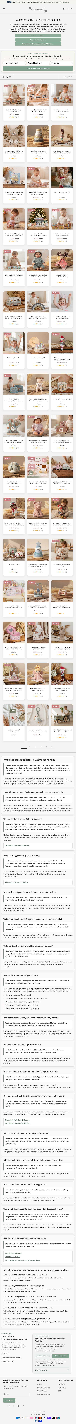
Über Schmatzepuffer (44, 1394)
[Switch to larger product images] (3, 76)
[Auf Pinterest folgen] (13, 1406)
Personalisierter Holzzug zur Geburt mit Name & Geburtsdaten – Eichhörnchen (62, 110)
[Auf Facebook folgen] (4, 1406)
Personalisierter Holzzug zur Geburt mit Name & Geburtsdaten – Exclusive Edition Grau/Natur (38, 110)
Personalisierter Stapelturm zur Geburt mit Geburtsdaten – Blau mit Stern (38, 565)
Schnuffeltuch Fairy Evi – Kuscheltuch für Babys (62, 276)
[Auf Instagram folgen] (9, 1406)
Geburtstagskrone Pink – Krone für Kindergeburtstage (62, 317)
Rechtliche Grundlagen (52, 1370)
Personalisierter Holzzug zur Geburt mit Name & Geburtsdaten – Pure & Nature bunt (62, 234)
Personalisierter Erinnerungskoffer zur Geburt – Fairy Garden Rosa (14, 607)
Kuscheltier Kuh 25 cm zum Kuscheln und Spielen (38, 648)
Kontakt (39, 1384)
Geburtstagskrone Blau (14, 358)
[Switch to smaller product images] (7, 76)
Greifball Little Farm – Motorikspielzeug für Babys (14, 482)
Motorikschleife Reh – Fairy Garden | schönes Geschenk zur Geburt (62, 441)
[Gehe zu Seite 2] (52, 747)
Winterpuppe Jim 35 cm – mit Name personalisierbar (62, 689)
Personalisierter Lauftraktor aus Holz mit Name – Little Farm (62, 730)
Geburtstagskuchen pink (38, 358)
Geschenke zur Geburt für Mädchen (18, 1123)
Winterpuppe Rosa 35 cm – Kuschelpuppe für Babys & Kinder (62, 358)
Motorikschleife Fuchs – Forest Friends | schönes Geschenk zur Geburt (14, 441)
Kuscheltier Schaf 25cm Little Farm (62, 565)
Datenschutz (62, 1387)
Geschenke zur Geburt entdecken (17, 845)
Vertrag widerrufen (61, 1356)
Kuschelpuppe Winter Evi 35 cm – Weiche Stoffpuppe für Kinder (62, 151)
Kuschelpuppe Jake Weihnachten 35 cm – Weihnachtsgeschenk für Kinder (13, 524)
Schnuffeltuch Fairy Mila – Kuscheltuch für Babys (38, 689)
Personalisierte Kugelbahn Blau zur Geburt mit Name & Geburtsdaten (14, 193)
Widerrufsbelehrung (43, 1356)
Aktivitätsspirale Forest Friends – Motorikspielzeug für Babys (38, 606)
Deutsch (41, 1411)
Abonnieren (9, 1400)
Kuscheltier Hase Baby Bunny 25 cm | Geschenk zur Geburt (62, 648)
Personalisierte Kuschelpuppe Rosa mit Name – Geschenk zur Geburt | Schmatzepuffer (38, 400)
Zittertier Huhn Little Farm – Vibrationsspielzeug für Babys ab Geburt (38, 731)
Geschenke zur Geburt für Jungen (17, 1120)
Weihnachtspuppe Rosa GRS (62, 192)
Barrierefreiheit (41, 1391)
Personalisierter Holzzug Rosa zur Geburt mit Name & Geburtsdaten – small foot (38, 193)
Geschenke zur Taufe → (38, 40)
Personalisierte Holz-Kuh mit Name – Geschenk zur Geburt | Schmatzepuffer (38, 482)
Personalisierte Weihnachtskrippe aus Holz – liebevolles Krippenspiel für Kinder (38, 234)
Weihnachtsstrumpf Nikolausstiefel (14, 730)
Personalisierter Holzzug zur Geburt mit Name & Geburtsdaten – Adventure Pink (14, 110)
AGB (59, 1391)
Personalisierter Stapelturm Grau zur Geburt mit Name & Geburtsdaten (38, 152)
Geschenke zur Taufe (12, 1256)
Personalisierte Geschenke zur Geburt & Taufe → (38, 44)
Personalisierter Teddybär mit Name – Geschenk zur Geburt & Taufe (14, 152)
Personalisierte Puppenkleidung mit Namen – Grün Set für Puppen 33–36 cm (38, 276)
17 (46, 746)
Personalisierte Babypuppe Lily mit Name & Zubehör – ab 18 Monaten (14, 234)
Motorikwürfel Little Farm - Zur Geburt (62, 400)
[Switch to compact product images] (10, 76)
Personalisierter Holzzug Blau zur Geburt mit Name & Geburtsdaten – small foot (14, 276)
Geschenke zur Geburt (13, 1253)
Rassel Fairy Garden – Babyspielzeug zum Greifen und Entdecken (62, 607)
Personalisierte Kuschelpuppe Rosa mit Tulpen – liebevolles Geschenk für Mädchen (62, 524)
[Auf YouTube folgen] (18, 1406)
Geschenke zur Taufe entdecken (16, 882)
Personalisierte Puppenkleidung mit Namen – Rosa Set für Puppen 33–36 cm (38, 441)
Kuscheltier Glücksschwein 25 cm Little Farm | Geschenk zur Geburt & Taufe (37, 524)
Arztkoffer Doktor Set (14, 564)
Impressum (61, 1384)
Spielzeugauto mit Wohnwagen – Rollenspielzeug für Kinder (62, 482)
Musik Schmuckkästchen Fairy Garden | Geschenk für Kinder (14, 648)
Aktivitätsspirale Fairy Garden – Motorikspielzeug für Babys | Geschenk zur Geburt (14, 689)
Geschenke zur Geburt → (38, 35)
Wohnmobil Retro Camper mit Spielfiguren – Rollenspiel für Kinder (14, 317)
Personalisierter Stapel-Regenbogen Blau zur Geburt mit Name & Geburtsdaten (38, 317)
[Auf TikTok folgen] (23, 1406)
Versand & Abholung (43, 1387)
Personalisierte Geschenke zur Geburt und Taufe (22, 1260)
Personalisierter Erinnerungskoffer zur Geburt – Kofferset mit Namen (14, 400)
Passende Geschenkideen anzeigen (38, 68)
